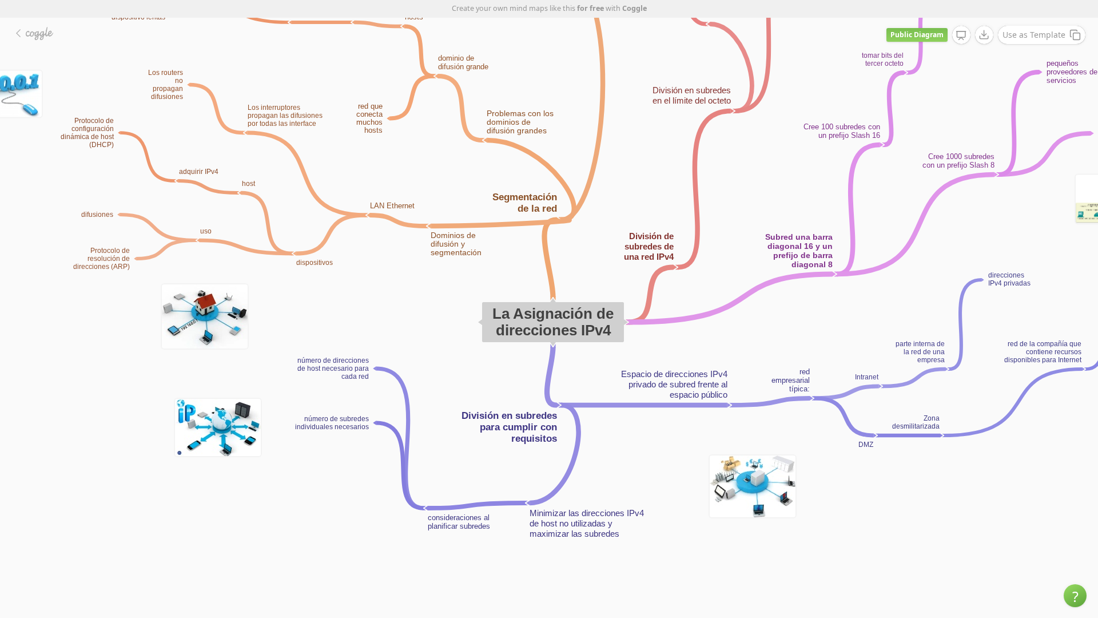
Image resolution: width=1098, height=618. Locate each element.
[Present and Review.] (961, 35)
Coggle (634, 8)
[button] (1075, 595)
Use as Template (1033, 34)
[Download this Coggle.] (984, 35)
